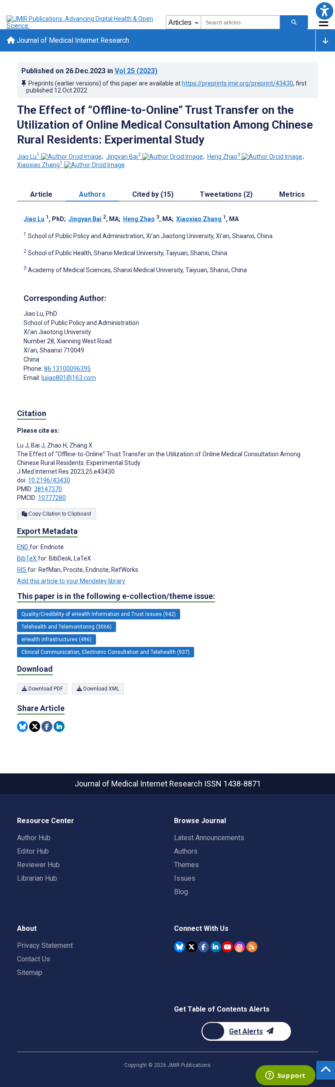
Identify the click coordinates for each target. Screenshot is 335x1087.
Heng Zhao (223, 156)
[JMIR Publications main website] (81, 22)
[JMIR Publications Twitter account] (191, 946)
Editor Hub (33, 851)
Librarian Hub (37, 878)
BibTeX (27, 558)
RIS (22, 569)
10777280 (52, 497)
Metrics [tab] (292, 194)
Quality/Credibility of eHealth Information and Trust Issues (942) (98, 614)
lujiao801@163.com (68, 377)
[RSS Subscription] (251, 946)
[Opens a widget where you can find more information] (285, 1076)
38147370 (48, 488)
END (23, 547)
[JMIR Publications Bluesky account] (179, 946)
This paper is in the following (116, 596)
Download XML (100, 689)
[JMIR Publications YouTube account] (227, 946)
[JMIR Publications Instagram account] (239, 946)
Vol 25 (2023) (136, 71)
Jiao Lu (28, 156)
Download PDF (45, 689)
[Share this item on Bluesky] (22, 726)
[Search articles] (294, 22)
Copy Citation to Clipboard (59, 514)
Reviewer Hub (38, 865)
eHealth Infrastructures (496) (56, 639)
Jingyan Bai (123, 156)
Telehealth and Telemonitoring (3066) (66, 627)
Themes (186, 865)
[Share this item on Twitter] (34, 726)
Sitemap (29, 972)
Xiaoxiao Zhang (40, 164)
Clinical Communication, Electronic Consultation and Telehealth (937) (105, 652)
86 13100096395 (67, 368)
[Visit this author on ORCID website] (71, 156)
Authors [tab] (92, 194)
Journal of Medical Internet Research (72, 40)
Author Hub (34, 838)
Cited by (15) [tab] (153, 194)
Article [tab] (41, 194)
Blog (181, 892)
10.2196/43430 (49, 480)
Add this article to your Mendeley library (71, 581)
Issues (184, 878)
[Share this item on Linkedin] (59, 726)
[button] (324, 11)
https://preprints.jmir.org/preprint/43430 (237, 83)
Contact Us (33, 959)
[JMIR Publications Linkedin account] (215, 946)
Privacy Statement (45, 945)
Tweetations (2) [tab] (226, 194)
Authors (186, 851)
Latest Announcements (209, 838)
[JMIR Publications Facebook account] (203, 946)
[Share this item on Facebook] (46, 726)
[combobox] (240, 22)
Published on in (89, 71)
